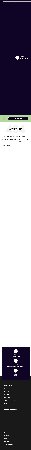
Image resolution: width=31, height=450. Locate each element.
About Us (6, 391)
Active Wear (7, 418)
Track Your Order (8, 444)
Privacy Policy (7, 397)
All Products (7, 412)
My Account (7, 435)
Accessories (7, 427)
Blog (5, 403)
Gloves (6, 424)
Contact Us (7, 394)
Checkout (6, 441)
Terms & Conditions (9, 400)
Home (5, 388)
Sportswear (7, 415)
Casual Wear (7, 421)
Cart (5, 438)
